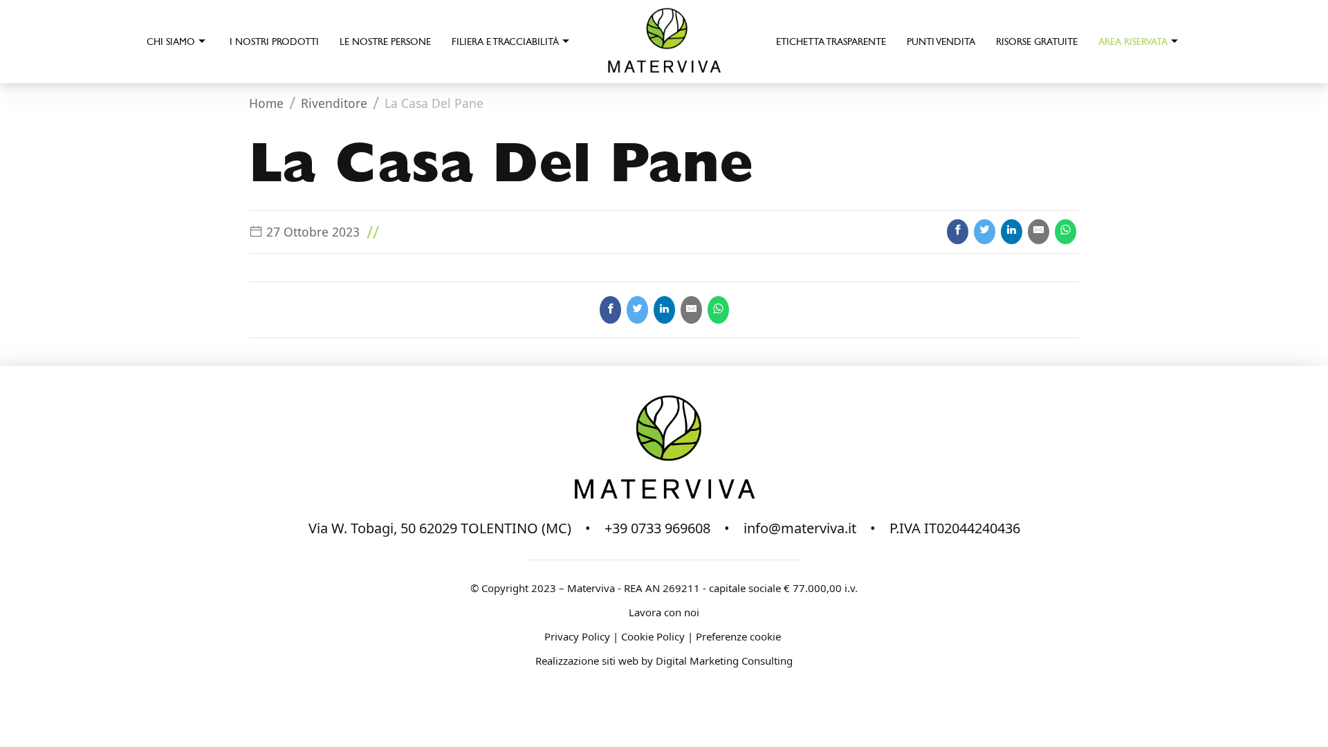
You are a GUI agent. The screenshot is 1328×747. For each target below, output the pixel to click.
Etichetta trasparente (831, 42)
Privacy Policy (577, 636)
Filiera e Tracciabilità (505, 42)
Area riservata (1133, 42)
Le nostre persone (385, 42)
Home (266, 103)
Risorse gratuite (1037, 42)
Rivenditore (334, 103)
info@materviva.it (800, 528)
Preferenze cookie (740, 636)
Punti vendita (941, 42)
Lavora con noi (664, 612)
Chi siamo (171, 42)
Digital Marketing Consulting (724, 660)
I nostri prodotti (274, 42)
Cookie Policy (653, 636)
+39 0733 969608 (657, 528)
